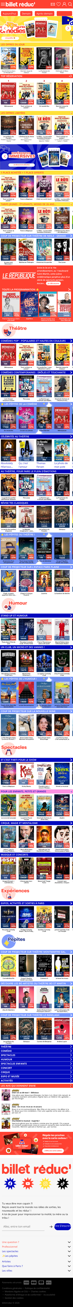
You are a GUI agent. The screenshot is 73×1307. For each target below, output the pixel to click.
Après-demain (44, 13)
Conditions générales (12, 1288)
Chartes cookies (38, 1291)
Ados (14, 1106)
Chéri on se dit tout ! (20, 1092)
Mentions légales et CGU (16, 1291)
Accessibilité (49, 1294)
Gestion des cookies (14, 1297)
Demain (26, 13)
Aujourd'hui (9, 13)
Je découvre (53, 283)
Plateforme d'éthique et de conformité (23, 1294)
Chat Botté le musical (21, 1121)
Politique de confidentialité (37, 1288)
